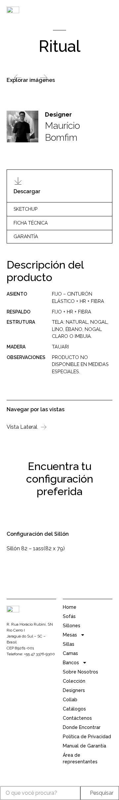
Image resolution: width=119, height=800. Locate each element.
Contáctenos (77, 718)
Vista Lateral (22, 427)
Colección (74, 681)
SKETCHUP (25, 209)
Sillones (71, 625)
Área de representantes (80, 758)
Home (69, 607)
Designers (74, 690)
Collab (70, 699)
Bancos (71, 662)
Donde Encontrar (81, 727)
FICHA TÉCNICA (31, 223)
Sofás (69, 616)
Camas (70, 653)
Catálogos (74, 708)
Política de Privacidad (87, 736)
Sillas (68, 644)
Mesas (70, 634)
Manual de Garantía (84, 745)
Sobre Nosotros (80, 671)
